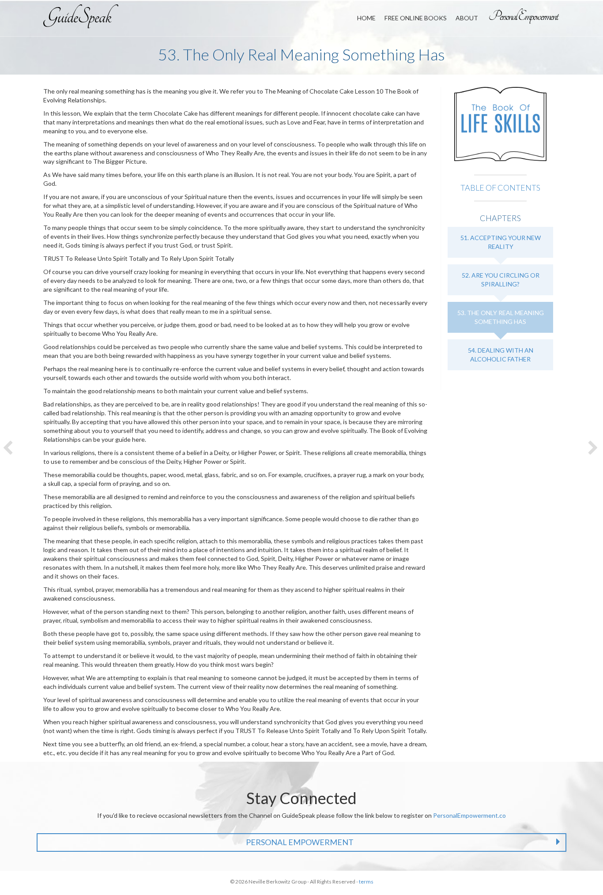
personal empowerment (300, 842)
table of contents (500, 187)
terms (366, 881)
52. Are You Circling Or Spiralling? (500, 279)
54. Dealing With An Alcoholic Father (500, 354)
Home (366, 18)
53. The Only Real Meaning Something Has (500, 317)
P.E (524, 15)
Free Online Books (415, 18)
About (467, 18)
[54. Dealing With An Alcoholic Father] (594, 447)
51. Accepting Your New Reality (500, 242)
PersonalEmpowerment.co (469, 815)
